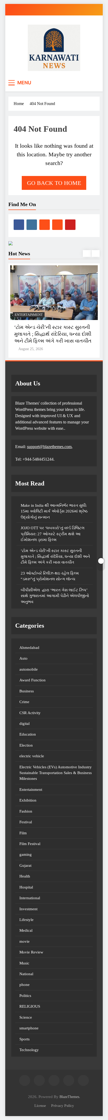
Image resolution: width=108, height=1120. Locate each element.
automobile (28, 669)
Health (24, 876)
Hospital (26, 887)
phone (24, 985)
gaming (25, 854)
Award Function (32, 680)
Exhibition (27, 800)
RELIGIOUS (29, 1006)
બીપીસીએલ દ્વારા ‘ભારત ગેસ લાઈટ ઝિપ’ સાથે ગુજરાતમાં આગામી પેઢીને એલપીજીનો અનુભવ (55, 596)
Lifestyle (26, 920)
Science (25, 1017)
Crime (24, 702)
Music (24, 963)
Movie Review (31, 952)
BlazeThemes (69, 1097)
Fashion (25, 811)
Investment (28, 909)
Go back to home (54, 183)
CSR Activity (30, 713)
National (26, 974)
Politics (25, 996)
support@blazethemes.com (49, 446)
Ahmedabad (29, 647)
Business (26, 691)
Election (26, 745)
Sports (24, 1039)
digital (24, 723)
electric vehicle (31, 756)
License (40, 1106)
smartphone (29, 1028)
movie (24, 941)
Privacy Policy (62, 1106)
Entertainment (29, 315)
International (29, 898)
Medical (26, 930)
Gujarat (25, 865)
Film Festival (29, 844)
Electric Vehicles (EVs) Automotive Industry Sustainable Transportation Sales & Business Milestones (55, 773)
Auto (23, 658)
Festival (25, 822)
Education (27, 734)
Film (23, 833)
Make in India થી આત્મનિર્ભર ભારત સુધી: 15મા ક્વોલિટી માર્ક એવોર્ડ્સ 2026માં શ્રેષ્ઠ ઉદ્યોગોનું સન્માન (54, 511)
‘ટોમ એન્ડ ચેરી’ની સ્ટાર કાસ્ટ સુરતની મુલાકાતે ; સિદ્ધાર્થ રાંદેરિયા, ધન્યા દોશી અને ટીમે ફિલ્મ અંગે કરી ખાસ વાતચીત (52, 334)
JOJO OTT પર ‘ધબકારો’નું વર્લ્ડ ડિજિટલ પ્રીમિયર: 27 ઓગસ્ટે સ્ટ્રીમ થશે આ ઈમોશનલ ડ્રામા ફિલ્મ (52, 534)
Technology (29, 1050)
